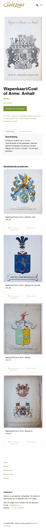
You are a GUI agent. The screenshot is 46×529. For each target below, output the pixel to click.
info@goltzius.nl (15, 505)
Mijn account (8, 474)
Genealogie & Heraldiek (26, 116)
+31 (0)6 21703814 (17, 508)
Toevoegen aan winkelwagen (15, 109)
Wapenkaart (37, 116)
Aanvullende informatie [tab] (25, 131)
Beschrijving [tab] (10, 131)
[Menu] (41, 5)
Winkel (5, 466)
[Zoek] (35, 5)
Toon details (32, 228)
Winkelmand (7, 470)
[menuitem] (35, 5)
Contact (6, 478)
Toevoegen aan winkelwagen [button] (14, 229)
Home (5, 462)
